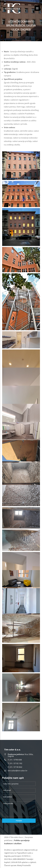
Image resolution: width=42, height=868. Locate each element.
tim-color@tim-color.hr (17, 770)
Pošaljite (19, 821)
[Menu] (37, 8)
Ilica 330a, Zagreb (20, 755)
